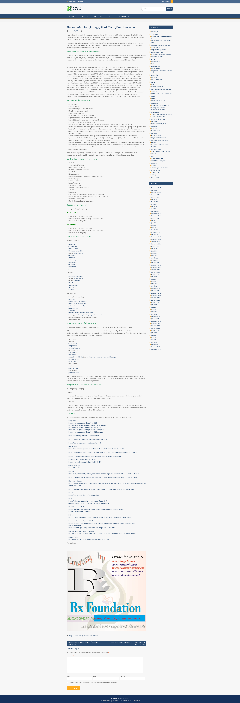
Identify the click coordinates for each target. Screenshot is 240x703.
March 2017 (154, 342)
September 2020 (156, 244)
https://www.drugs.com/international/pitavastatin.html (87, 439)
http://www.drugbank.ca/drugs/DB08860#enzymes (86, 430)
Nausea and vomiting (75, 251)
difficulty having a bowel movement (80, 313)
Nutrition (154, 128)
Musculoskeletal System (158, 124)
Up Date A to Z (155, 172)
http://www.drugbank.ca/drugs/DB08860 (82, 423)
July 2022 (154, 206)
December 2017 (156, 321)
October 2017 (155, 326)
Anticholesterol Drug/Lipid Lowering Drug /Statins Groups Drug (127, 643)
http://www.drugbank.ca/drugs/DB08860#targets (85, 432)
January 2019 (155, 291)
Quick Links (166, 2)
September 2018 (156, 300)
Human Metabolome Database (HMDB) (82, 460)
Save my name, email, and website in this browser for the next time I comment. (93, 683)
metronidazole (73, 359)
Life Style (154, 121)
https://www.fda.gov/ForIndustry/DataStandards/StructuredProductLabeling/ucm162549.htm (101, 489)
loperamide (72, 355)
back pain (71, 244)
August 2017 (155, 330)
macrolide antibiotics (75, 357)
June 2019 (154, 279)
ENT (152, 64)
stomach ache (78, 253)
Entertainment (155, 66)
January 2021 (155, 234)
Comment (70, 656)
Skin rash (71, 287)
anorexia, (71, 258)
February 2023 (155, 204)
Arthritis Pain (155, 34)
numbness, (79, 315)
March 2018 (154, 314)
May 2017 (154, 337)
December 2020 (156, 237)
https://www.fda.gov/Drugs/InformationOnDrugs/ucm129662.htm (91, 528)
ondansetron (73, 368)
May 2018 (154, 309)
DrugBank (72, 421)
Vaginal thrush (73, 285)
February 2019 (155, 288)
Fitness (153, 82)
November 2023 (156, 192)
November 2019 (156, 267)
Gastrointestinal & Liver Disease (161, 89)
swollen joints (73, 308)
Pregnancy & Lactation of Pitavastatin (84, 384)
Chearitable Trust (156, 47)
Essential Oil (155, 75)
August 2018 (155, 302)
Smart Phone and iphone (158, 161)
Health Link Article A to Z (158, 101)
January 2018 (155, 319)
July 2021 (154, 220)
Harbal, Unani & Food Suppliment (161, 94)
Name (68, 676)
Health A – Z (73, 16)
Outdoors (154, 133)
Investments (155, 112)
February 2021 (155, 232)
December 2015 (156, 349)
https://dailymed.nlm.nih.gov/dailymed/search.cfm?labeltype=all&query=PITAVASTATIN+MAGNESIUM (103, 474)
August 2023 (155, 197)
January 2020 (155, 263)
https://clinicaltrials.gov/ (76, 468)
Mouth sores (73, 283)
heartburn (72, 267)
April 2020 (154, 256)
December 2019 (156, 265)
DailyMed (71, 472)
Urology (153, 175)
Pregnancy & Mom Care (158, 138)
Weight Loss (155, 177)
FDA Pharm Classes (75, 481)
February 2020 (155, 260)
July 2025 (154, 190)
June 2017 (154, 335)
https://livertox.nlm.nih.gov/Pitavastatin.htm (83, 495)
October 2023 (155, 195)
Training (153, 165)
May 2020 (154, 253)
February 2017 (155, 344)
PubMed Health (73, 537)
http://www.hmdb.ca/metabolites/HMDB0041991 (85, 462)
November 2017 (156, 323)
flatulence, (72, 260)
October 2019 (155, 270)
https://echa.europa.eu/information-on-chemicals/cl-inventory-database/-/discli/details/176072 (101, 523)
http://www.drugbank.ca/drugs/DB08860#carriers (85, 427)
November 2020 (156, 239)
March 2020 (154, 258)
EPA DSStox (72, 447)
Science (153, 154)
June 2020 (154, 251)
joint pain (71, 269)
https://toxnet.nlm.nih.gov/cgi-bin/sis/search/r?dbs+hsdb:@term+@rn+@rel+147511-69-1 (99, 517)
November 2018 (156, 295)
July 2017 (154, 333)
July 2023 (154, 199)
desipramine (72, 346)
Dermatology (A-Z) (157, 52)
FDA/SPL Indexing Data (76, 507)
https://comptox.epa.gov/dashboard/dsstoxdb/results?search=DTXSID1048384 (96, 449)
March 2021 (154, 230)
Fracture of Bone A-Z (157, 87)
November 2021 (156, 216)
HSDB (70, 515)
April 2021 (154, 227)
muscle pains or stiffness (77, 304)
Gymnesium (154, 91)
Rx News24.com (156, 149)
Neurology (154, 126)
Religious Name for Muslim (159, 140)
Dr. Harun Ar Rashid (157, 57)
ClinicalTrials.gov (74, 466)
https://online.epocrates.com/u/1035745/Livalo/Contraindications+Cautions (94, 456)
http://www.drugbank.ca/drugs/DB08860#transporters (87, 425)
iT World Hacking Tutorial (158, 117)
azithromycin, (91, 357)
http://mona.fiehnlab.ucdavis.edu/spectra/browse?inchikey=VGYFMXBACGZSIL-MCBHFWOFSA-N (102, 533)
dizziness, (71, 264)
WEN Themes (136, 701)
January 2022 (155, 211)
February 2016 (155, 347)
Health (153, 96)
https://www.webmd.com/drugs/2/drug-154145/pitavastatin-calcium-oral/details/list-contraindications (104, 452)
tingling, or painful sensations (93, 315)
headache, (72, 262)
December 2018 (156, 293)
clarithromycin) (112, 357)
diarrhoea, (72, 255)
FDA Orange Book (74, 525)
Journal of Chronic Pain (158, 119)
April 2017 (154, 340)
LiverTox (71, 493)
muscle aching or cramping (77, 301)
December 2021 (156, 213)
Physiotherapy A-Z (156, 135)
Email (94, 676)
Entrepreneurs (155, 68)
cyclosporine (72, 343)
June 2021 (154, 223)
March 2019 (154, 286)
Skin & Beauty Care (157, 158)
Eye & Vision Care (124, 16)
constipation (72, 246)
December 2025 (156, 188)
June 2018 (154, 307)
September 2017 (156, 328)
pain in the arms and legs (77, 306)
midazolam (72, 361)
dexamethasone (74, 348)
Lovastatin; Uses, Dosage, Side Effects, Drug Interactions (83, 643)
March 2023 (154, 202)
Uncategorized (155, 170)
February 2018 (155, 316)
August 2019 (155, 274)
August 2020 (155, 246)
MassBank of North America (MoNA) (81, 531)
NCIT (70, 499)
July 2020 (154, 249)
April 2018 (154, 312)
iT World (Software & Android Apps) (162, 114)
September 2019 (156, 272)
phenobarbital (73, 373)
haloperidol (72, 352)
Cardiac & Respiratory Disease (160, 45)
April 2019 (154, 284)
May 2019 (154, 281)
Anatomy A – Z (99, 16)
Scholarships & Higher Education (161, 151)
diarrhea (77, 281)
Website (122, 676)
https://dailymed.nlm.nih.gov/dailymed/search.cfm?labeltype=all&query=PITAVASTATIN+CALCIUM (102, 477)
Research (154, 142)
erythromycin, (101, 357)
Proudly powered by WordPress (109, 701)
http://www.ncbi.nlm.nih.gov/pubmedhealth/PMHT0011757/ (89, 539)
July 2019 (154, 277)
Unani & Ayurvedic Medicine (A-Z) (161, 168)
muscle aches (73, 249)
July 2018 (154, 305)
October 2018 (155, 298)
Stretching (154, 163)
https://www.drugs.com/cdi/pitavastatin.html (83, 436)
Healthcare (154, 103)
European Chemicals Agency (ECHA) (80, 521)
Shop (111, 16)
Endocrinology (155, 61)
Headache (71, 290)
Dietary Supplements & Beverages (161, 54)
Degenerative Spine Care (158, 50)
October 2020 (155, 241)
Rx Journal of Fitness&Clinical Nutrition (86, 636)
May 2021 (154, 225)
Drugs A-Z (86, 16)
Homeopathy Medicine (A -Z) (160, 105)
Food (152, 84)
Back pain (71, 310)
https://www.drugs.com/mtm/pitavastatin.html (84, 443)
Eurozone (154, 77)
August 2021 (155, 218)
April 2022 (154, 209)
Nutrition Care (155, 131)
